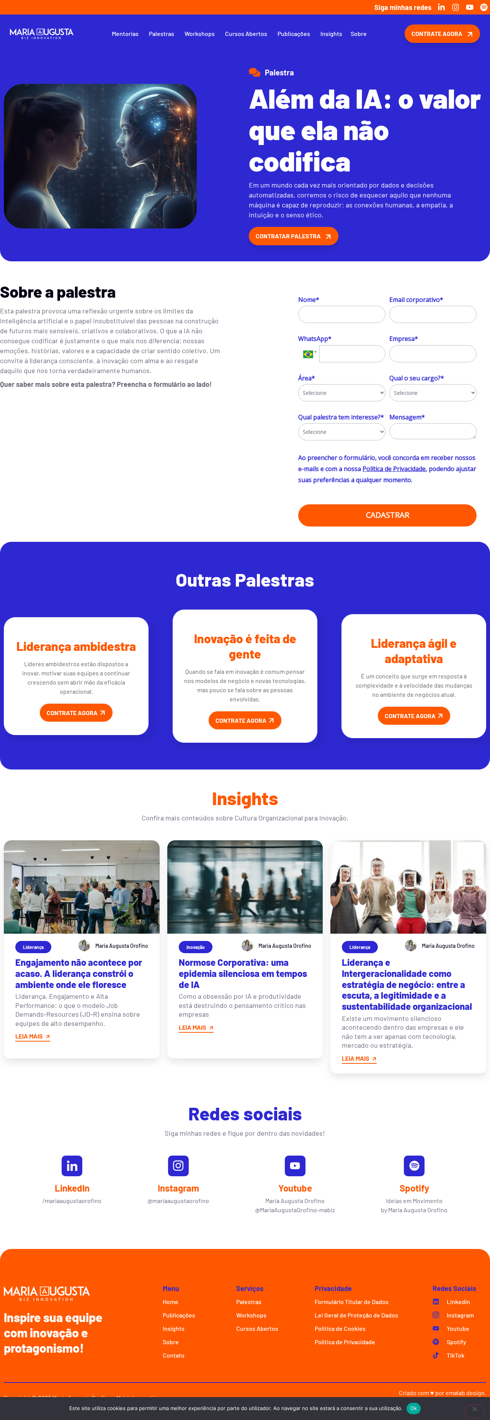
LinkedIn (72, 1187)
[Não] (474, 1411)
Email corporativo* (416, 299)
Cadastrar (387, 515)
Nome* (308, 299)
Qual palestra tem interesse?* (341, 417)
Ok (413, 1408)
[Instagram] (455, 7)
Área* (306, 378)
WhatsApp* (315, 338)
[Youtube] (470, 7)
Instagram (178, 1187)
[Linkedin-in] (441, 7)
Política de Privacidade (394, 469)
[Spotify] (484, 7)
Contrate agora (72, 712)
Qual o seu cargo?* (416, 378)
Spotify (414, 1187)
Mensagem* (407, 417)
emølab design (465, 1392)
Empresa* (403, 338)
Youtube (295, 1187)
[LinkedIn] (72, 1166)
